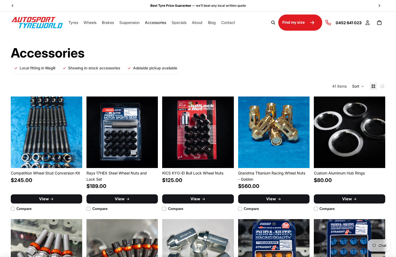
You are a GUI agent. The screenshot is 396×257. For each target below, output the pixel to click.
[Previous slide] (19, 132)
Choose (154, 159)
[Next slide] (74, 132)
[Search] (273, 22)
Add (78, 159)
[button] (358, 86)
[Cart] (379, 22)
